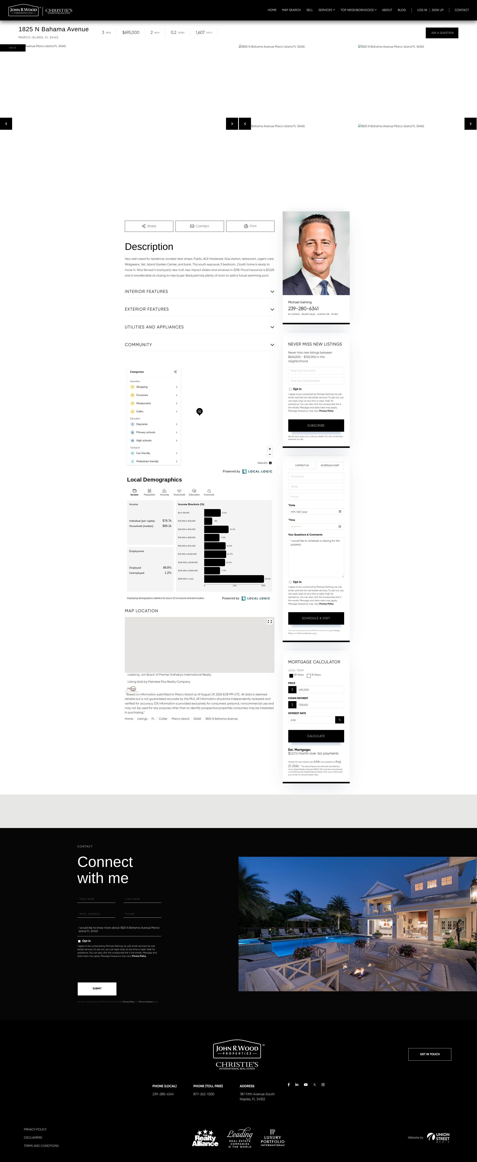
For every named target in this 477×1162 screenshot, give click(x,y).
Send (97, 989)
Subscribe (316, 425)
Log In (422, 10)
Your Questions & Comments (305, 534)
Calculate (316, 736)
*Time (291, 520)
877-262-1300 (203, 1094)
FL (153, 718)
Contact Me (323, 314)
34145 (197, 718)
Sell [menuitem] (310, 10)
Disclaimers (33, 1137)
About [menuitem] (387, 10)
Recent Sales (308, 314)
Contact (462, 10)
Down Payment (298, 698)
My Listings (294, 314)
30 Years (299, 674)
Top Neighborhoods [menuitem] (357, 10)
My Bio (334, 314)
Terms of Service (305, 633)
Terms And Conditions (41, 1145)
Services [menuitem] (325, 10)
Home (129, 718)
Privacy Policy (326, 411)
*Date (291, 505)
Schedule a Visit (330, 465)
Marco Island (180, 718)
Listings (142, 718)
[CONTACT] (442, 33)
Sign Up (437, 10)
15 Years (316, 674)
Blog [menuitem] (402, 10)
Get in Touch (430, 1054)
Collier (163, 718)
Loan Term (296, 670)
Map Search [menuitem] (291, 10)
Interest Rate (297, 713)
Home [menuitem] (272, 10)
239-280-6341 (303, 308)
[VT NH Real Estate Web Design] (438, 1137)
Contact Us (302, 465)
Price (291, 683)
